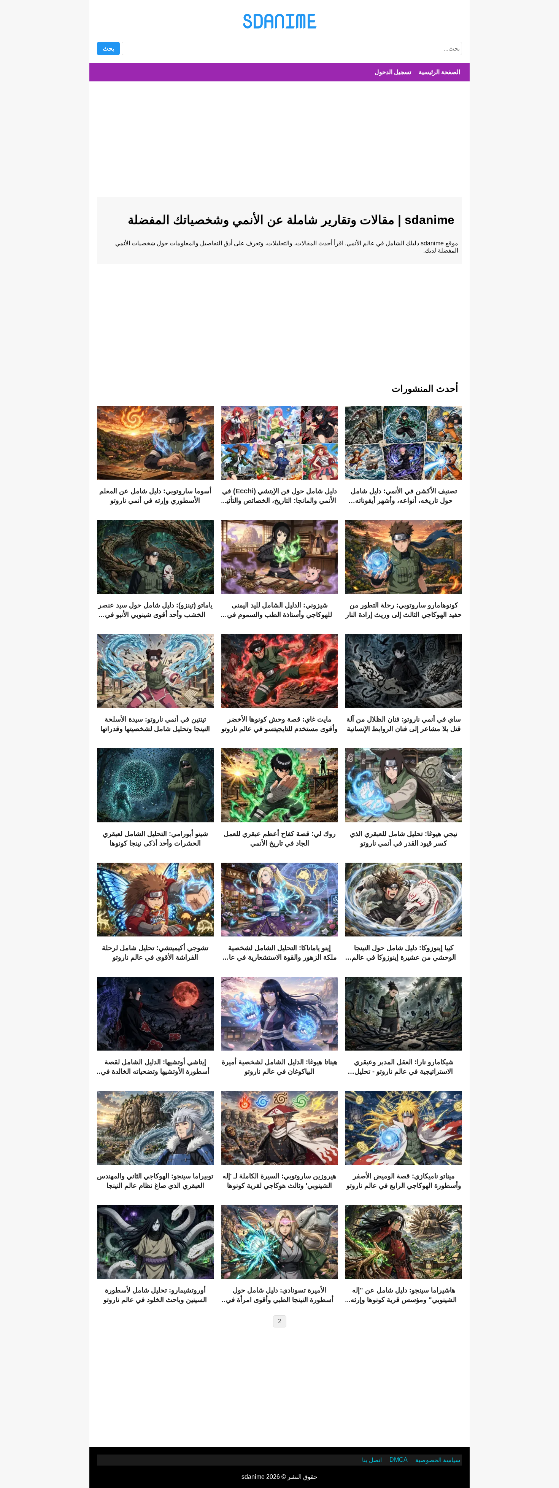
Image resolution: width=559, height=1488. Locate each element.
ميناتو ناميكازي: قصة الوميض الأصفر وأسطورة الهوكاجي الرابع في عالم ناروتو (403, 1180)
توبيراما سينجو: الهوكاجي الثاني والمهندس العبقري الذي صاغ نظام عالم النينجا (155, 1180)
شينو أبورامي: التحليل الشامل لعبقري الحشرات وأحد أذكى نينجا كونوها (155, 838)
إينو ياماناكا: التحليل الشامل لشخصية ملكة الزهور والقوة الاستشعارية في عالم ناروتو (279, 953)
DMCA (398, 1459)
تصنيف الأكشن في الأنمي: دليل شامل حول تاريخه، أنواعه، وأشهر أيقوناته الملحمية (404, 496)
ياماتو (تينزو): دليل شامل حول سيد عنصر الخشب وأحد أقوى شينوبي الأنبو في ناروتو (155, 610)
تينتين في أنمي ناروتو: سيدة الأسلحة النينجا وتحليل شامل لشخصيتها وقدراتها (155, 724)
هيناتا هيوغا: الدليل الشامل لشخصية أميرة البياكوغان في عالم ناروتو (280, 1066)
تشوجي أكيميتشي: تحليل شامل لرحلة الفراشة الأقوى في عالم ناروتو (155, 952)
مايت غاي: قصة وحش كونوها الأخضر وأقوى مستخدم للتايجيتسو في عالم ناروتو (279, 724)
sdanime (279, 21)
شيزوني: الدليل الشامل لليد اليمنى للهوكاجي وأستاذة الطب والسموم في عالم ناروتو (279, 610)
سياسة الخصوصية (437, 1460)
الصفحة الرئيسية (439, 72)
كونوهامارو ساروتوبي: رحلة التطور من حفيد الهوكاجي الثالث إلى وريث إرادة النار (404, 609)
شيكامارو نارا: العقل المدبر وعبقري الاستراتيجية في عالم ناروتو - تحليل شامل (404, 1067)
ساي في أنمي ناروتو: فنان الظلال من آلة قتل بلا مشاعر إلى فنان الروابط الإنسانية (403, 724)
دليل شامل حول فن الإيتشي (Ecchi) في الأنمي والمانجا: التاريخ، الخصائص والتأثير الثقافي (279, 496)
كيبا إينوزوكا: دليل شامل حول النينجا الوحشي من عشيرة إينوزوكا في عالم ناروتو (404, 953)
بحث (108, 48)
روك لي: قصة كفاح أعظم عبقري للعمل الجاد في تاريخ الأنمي (280, 838)
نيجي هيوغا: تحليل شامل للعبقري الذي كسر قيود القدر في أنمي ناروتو (403, 838)
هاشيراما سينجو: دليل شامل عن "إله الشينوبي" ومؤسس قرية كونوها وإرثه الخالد (404, 1295)
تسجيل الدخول (393, 72)
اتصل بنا (372, 1460)
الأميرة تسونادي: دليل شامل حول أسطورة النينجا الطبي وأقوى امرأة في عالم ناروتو (279, 1295)
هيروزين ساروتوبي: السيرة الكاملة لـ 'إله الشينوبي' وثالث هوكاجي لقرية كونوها (279, 1180)
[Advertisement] (279, 142)
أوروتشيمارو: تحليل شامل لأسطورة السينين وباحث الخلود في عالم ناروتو (155, 1295)
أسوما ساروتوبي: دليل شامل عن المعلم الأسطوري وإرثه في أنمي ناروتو (155, 495)
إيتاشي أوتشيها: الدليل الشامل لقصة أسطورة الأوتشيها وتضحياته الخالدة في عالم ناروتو (155, 1067)
